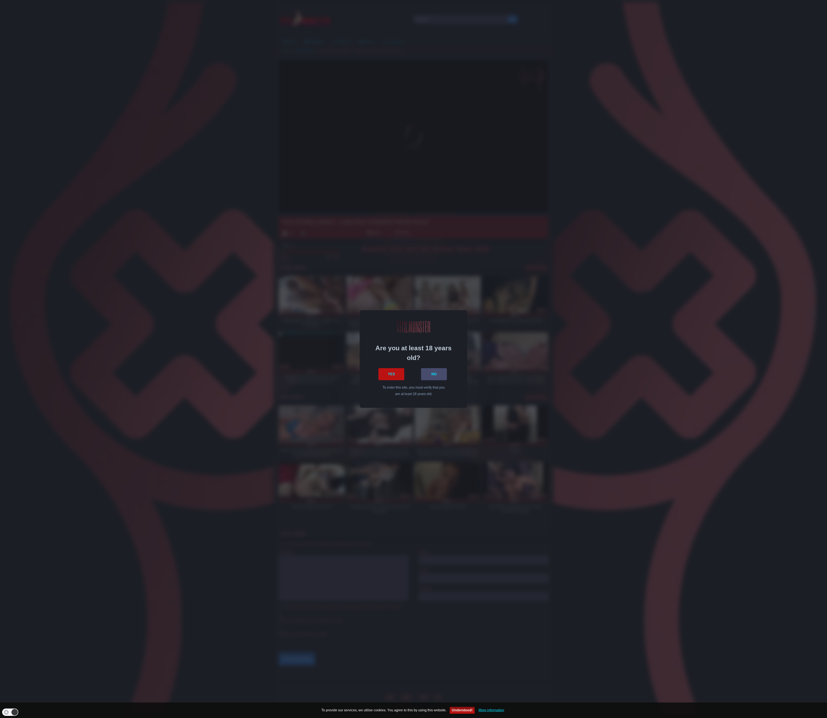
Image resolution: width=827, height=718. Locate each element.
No (434, 374)
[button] (10, 712)
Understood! (462, 710)
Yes (391, 374)
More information (491, 710)
